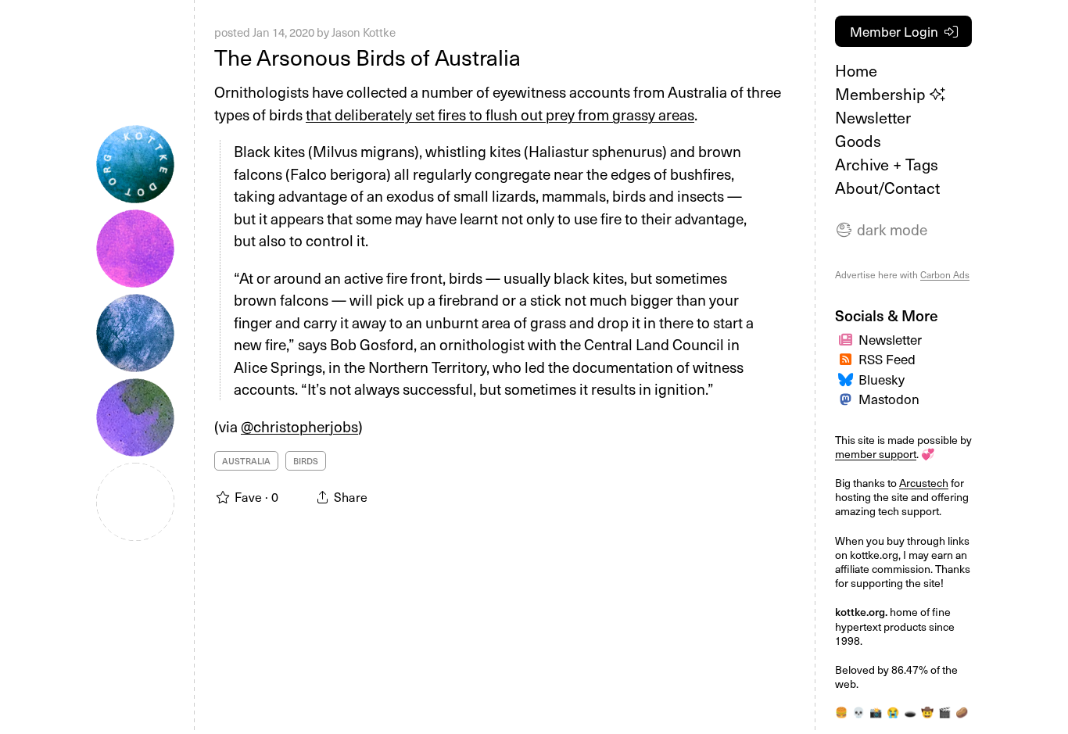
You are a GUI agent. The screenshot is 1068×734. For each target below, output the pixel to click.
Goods (858, 141)
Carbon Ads (944, 274)
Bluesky (881, 379)
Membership (882, 94)
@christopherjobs (299, 426)
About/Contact (887, 188)
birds (305, 461)
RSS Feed (887, 358)
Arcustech (923, 482)
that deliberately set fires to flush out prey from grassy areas (500, 114)
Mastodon (888, 398)
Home (856, 70)
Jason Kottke (364, 32)
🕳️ (910, 712)
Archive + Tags (886, 164)
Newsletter (873, 117)
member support (875, 453)
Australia (246, 461)
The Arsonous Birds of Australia (367, 56)
